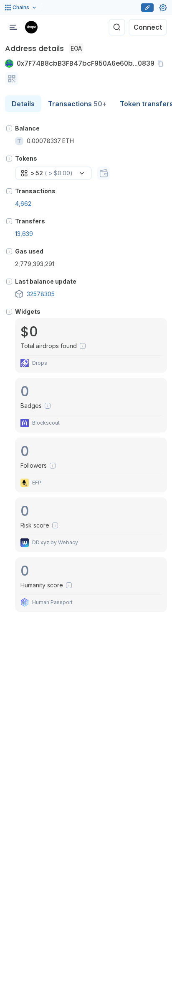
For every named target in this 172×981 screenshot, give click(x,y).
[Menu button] (13, 27)
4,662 (23, 203)
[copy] (162, 63)
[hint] (9, 128)
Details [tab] (23, 104)
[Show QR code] (11, 78)
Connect (148, 27)
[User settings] (163, 7)
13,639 (24, 233)
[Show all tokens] (103, 173)
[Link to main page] (31, 27)
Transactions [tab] (77, 104)
